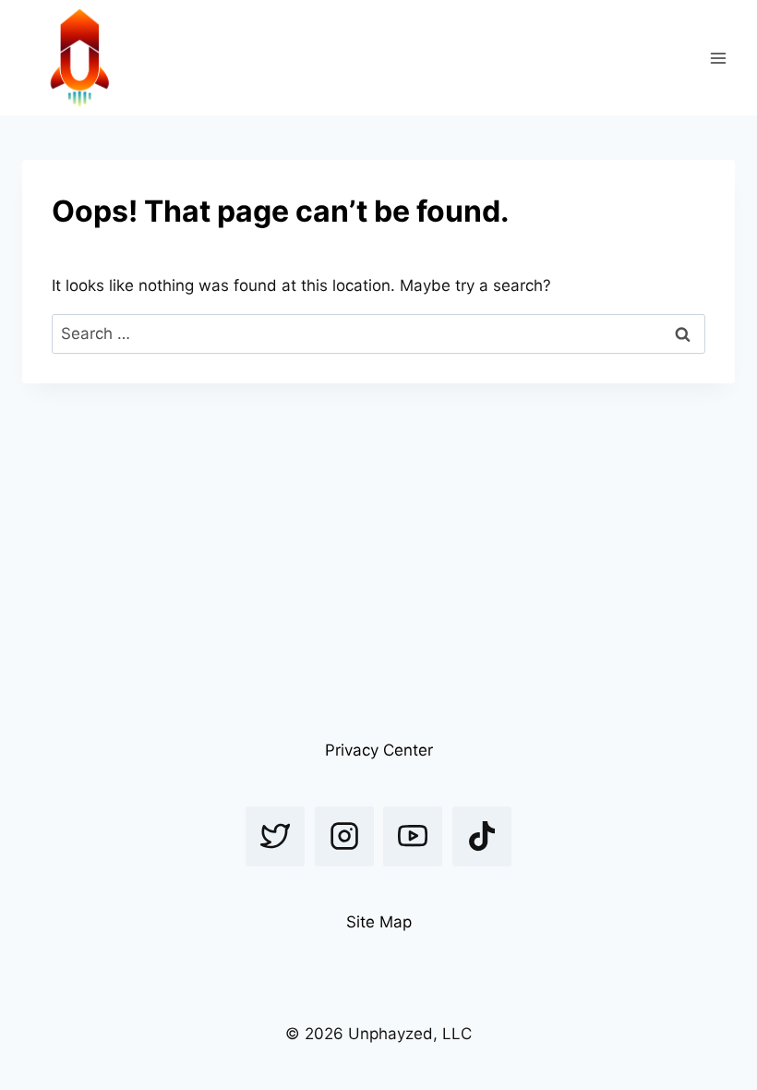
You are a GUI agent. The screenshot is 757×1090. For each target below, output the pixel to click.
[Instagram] (344, 836)
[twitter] (275, 836)
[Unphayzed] (80, 57)
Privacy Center (379, 750)
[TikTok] (481, 836)
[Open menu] (718, 57)
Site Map (379, 922)
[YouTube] (412, 836)
